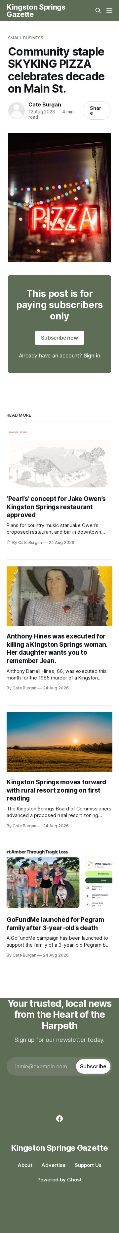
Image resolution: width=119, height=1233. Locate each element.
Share (95, 110)
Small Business (25, 37)
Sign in (92, 355)
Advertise (53, 1165)
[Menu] (109, 10)
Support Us (88, 1165)
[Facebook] (59, 1118)
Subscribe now (59, 337)
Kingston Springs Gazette (36, 10)
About (25, 1165)
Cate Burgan (44, 104)
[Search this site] (98, 10)
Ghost (74, 1179)
